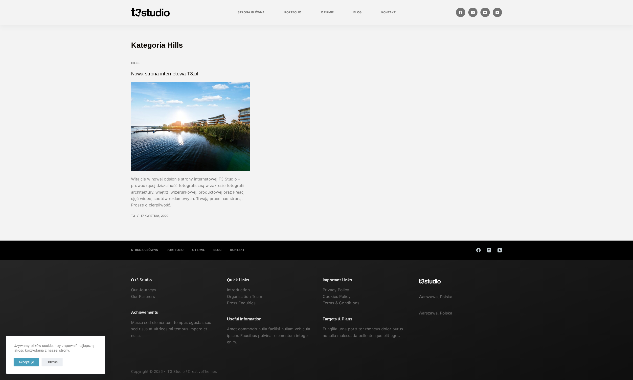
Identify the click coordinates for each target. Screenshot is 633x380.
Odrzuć (52, 362)
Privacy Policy (336, 289)
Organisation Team (244, 296)
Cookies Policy (337, 296)
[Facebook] (460, 12)
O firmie (327, 12)
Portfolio (292, 12)
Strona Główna (251, 12)
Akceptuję (26, 362)
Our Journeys (143, 289)
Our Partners (143, 296)
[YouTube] (485, 12)
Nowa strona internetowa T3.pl (164, 73)
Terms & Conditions (341, 302)
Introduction (238, 289)
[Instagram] (473, 12)
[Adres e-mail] (497, 12)
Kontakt (388, 12)
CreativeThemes (202, 371)
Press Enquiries (241, 302)
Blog (357, 12)
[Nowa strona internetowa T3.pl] (190, 126)
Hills (135, 63)
